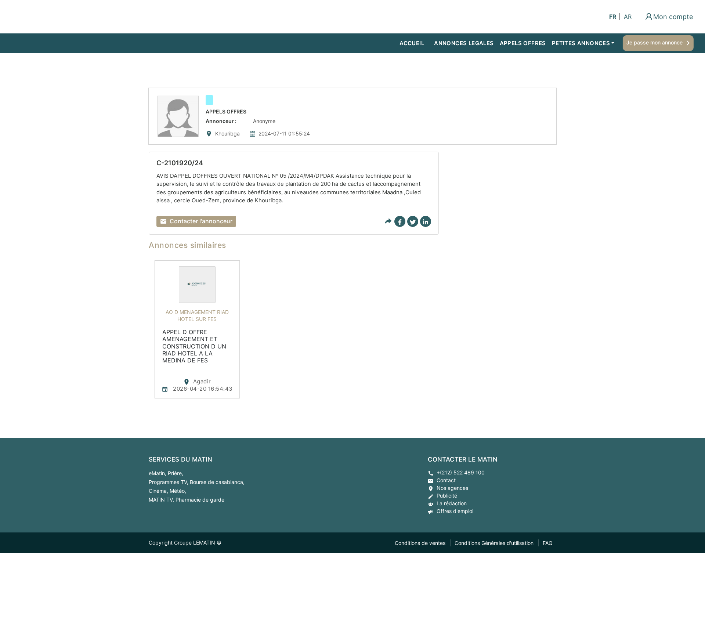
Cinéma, (159, 491)
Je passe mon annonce (654, 42)
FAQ (548, 543)
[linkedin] (425, 221)
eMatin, (158, 473)
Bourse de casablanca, (217, 482)
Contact (446, 480)
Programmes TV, (169, 482)
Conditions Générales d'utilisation (494, 543)
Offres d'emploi (455, 511)
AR (628, 16)
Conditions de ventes (420, 543)
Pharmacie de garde (200, 499)
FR (613, 16)
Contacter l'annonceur (201, 221)
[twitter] (412, 221)
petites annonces (581, 43)
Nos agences (452, 488)
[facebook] (399, 221)
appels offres (523, 43)
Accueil (412, 43)
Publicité (447, 495)
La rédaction (452, 503)
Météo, (178, 491)
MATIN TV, (162, 499)
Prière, (175, 473)
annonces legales (464, 43)
